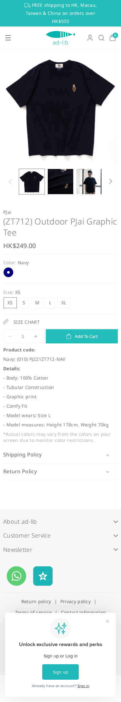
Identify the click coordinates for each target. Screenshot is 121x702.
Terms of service (33, 612)
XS (10, 302)
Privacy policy (75, 601)
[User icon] (90, 37)
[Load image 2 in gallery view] (60, 181)
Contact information (83, 612)
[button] (8, 38)
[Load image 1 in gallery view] (32, 181)
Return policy (36, 601)
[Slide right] (111, 181)
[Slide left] (10, 181)
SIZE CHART (27, 322)
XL (63, 302)
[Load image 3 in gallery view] (89, 181)
